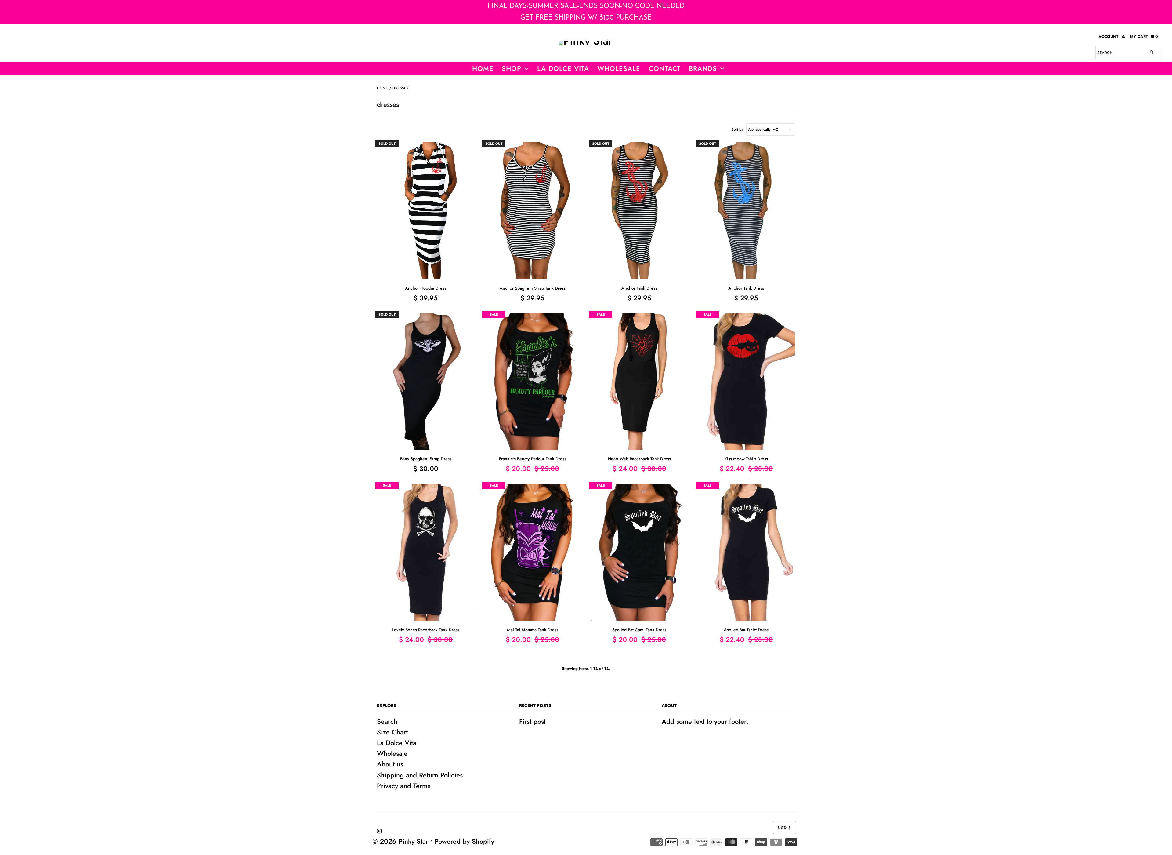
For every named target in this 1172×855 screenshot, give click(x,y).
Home (483, 68)
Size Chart (392, 732)
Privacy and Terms (403, 786)
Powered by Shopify (464, 841)
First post (532, 721)
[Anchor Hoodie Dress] (426, 210)
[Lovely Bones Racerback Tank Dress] (426, 552)
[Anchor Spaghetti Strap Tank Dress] (533, 210)
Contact (665, 68)
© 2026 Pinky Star (400, 841)
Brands (703, 68)
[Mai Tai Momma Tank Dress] (533, 552)
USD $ (784, 828)
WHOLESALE (618, 68)
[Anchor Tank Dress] (640, 210)
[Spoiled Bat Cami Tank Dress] (640, 552)
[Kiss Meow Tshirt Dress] (746, 381)
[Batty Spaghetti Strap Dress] (426, 381)
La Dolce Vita (563, 68)
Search (387, 721)
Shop (511, 68)
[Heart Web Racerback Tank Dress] (640, 381)
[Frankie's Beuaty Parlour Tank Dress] (533, 381)
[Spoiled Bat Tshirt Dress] (746, 552)
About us (390, 764)
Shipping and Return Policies (420, 775)
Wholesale (392, 753)
